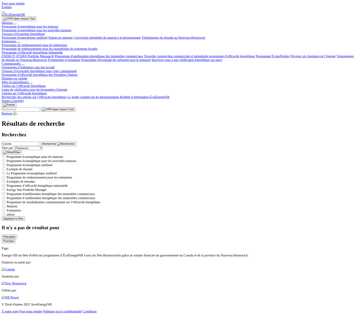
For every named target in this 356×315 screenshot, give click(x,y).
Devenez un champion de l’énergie (313, 56)
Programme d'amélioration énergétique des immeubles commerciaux (99, 56)
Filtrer (16, 152)
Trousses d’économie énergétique (23, 34)
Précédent (9, 236)
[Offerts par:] (10, 297)
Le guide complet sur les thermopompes (93, 97)
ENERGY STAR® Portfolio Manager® (28, 56)
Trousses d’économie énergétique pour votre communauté (39, 71)
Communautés (11, 63)
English (7, 7)
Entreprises (9, 41)
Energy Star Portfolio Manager (27, 190)
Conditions (89, 311)
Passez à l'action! (13, 100)
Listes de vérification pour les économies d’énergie (34, 89)
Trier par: (8, 148)
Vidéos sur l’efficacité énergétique (24, 86)
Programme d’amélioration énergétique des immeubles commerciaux (51, 198)
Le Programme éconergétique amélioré (32, 173)
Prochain (8, 241)
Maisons (7, 23)
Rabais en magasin (60, 37)
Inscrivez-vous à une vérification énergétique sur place (187, 60)
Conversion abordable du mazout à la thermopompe (107, 37)
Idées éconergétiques (15, 82)
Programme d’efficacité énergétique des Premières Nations (39, 74)
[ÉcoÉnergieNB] (13, 14)
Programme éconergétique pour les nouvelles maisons (36, 30)
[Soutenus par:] (14, 283)
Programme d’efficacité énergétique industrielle (32, 52)
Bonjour (7, 113)
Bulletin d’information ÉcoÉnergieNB (145, 97)
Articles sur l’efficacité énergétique (24, 93)
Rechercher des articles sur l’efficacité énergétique (34, 97)
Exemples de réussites (21, 181)
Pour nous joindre (13, 3)
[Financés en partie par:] (8, 269)
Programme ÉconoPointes (272, 56)
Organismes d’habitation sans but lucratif (28, 67)
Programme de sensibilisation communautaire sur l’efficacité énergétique (53, 202)
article (10, 214)
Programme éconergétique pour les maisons (30, 26)
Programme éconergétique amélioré (25, 37)
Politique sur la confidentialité (62, 311)
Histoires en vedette (14, 78)
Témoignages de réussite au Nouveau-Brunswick (173, 37)
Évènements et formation (64, 60)
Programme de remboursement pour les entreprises (34, 45)
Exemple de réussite (20, 169)
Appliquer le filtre (13, 218)
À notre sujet (10, 311)
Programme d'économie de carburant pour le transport (116, 60)
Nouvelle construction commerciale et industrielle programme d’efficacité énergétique (199, 56)
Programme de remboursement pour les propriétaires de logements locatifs (49, 49)
